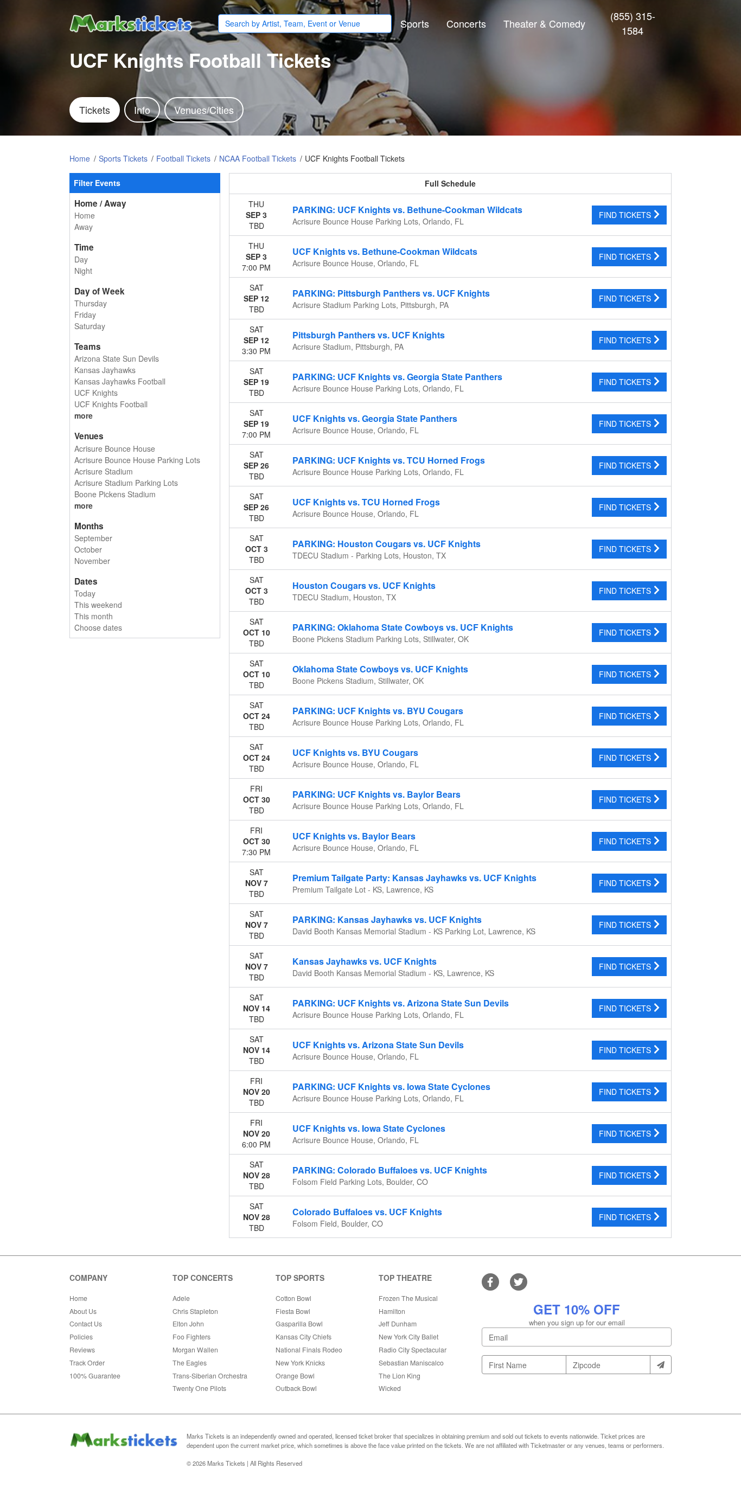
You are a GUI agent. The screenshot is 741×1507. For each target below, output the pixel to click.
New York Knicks (300, 1362)
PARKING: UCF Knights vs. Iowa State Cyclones (391, 1086)
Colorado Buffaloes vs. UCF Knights (367, 1211)
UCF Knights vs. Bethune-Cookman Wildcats (384, 251)
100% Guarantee (94, 1375)
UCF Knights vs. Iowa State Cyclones (368, 1128)
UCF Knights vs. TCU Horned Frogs (366, 502)
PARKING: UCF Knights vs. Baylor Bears (376, 794)
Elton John (188, 1323)
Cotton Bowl (293, 1298)
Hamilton (392, 1311)
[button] (415, 23)
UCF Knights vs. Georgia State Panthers (374, 418)
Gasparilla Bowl (299, 1323)
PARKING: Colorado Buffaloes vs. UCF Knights (389, 1170)
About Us (83, 1311)
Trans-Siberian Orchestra (210, 1375)
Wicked (390, 1388)
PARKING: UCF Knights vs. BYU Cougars (377, 710)
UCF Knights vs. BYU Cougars (355, 752)
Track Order (87, 1362)
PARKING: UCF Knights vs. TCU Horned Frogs (388, 460)
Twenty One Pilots (199, 1388)
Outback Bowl (296, 1388)
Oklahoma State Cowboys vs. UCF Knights (380, 669)
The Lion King (399, 1375)
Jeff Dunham (398, 1323)
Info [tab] (142, 109)
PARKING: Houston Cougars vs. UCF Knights (386, 543)
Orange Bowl (295, 1375)
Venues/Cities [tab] (204, 109)
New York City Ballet (408, 1336)
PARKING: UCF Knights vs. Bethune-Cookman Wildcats (407, 209)
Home (78, 1298)
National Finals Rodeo (309, 1349)
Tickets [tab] (94, 109)
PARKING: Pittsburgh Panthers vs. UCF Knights (391, 293)
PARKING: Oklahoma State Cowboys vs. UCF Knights (402, 627)
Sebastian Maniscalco (411, 1362)
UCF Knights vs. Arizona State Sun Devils (378, 1044)
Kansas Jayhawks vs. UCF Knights (364, 961)
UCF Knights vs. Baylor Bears (354, 836)
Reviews (82, 1349)
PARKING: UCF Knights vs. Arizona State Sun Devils (400, 1003)
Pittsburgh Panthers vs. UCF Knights (368, 335)
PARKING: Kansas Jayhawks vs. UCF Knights (387, 919)
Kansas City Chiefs (303, 1336)
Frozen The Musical (408, 1298)
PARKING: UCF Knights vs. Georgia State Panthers (397, 376)
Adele (181, 1298)
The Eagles (190, 1362)
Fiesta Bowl (293, 1311)
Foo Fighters (191, 1336)
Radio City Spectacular (412, 1349)
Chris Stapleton (195, 1311)
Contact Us (85, 1323)
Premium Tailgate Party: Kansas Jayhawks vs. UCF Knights (414, 877)
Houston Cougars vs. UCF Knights (364, 585)
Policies (81, 1336)
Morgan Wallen (195, 1349)
